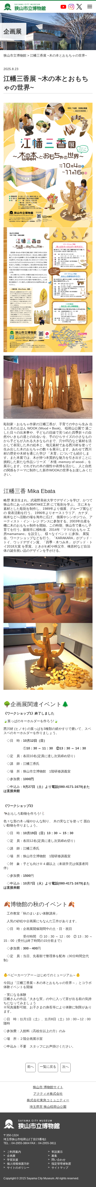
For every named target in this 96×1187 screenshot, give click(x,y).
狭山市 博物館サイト (48, 1087)
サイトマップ (59, 1167)
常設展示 (57, 1151)
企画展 (11, 1155)
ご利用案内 (14, 1151)
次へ (65, 1066)
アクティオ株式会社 (48, 1093)
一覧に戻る (48, 1066)
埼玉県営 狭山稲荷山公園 (48, 1107)
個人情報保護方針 (18, 1163)
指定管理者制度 (61, 1163)
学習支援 (12, 1159)
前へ (30, 1066)
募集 (54, 1155)
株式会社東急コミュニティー (48, 1100)
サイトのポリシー (18, 1167)
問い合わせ (58, 1159)
